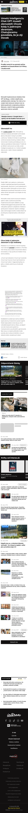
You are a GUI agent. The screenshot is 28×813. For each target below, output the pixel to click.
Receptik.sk (6, 765)
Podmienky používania (13, 778)
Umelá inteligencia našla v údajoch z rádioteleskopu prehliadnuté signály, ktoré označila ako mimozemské (18, 345)
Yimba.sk (6, 768)
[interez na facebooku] (6, 720)
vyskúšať (11, 247)
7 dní (25, 678)
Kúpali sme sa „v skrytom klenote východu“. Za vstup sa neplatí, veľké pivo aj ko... (16, 9)
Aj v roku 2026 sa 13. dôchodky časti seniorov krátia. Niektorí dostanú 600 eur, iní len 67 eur (15, 696)
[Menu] (2, 2)
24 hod (20, 678)
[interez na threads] (10, 720)
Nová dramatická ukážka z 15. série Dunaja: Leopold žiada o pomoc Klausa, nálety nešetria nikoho (14, 703)
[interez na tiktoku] (14, 720)
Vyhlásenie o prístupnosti (14, 800)
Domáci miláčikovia (23, 445)
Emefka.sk (20, 768)
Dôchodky (24, 630)
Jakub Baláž (6, 61)
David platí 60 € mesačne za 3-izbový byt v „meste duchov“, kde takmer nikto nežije (14, 689)
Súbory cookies (14, 742)
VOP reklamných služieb (13, 784)
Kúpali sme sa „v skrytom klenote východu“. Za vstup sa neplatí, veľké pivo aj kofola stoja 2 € (12, 382)
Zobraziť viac (14, 642)
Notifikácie (14, 748)
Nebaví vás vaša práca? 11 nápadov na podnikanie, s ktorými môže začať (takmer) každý (13, 417)
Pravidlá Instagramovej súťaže (13, 793)
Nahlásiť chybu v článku (7, 354)
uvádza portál (7, 132)
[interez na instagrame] (18, 720)
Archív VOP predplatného (14, 790)
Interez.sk (6, 762)
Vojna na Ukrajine (22, 484)
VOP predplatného (13, 787)
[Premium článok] (5, 526)
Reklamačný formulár (13, 797)
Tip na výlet (12, 378)
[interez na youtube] (22, 720)
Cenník (14, 735)
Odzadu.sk (20, 765)
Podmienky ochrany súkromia (13, 781)
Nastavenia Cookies (14, 745)
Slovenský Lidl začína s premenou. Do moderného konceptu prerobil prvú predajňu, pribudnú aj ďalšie (13, 684)
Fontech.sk (6, 771)
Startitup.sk (20, 762)
